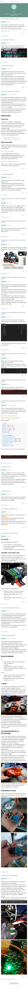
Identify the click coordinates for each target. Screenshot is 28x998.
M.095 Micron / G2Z (6, 466)
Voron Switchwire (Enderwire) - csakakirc (11, 18)
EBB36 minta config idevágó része (9, 415)
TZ (3, 46)
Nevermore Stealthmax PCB (9, 161)
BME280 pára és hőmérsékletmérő (13, 139)
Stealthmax (4, 107)
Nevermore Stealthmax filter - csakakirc (11, 91)
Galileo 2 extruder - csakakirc (9, 635)
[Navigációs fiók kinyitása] (1, 1)
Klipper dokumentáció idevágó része (9, 419)
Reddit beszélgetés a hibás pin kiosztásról (11, 417)
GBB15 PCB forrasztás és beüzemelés (10, 533)
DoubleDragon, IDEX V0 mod (9, 39)
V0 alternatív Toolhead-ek (8, 65)
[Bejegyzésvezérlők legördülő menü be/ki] (26, 34)
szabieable (5, 247)
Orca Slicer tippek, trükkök (8, 174)
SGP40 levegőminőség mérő (11, 137)
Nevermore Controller (7, 151)
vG (3, 228)
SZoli (4, 206)
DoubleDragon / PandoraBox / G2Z (10, 509)
